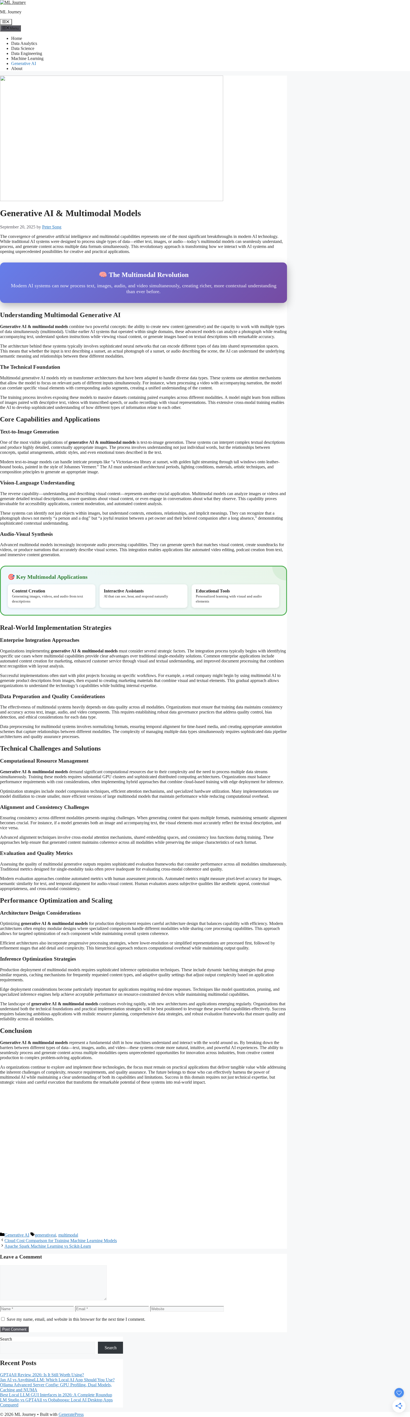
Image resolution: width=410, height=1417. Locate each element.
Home (16, 38)
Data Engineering (26, 53)
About (16, 68)
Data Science (22, 48)
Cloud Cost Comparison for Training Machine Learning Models (60, 1240)
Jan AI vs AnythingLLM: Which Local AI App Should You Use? (57, 1379)
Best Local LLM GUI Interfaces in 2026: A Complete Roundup (56, 1394)
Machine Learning (27, 58)
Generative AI (23, 63)
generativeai (45, 1235)
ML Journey (10, 11)
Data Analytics (24, 43)
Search (6, 1339)
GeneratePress (71, 1414)
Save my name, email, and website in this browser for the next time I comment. (76, 1319)
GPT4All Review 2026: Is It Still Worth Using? (42, 1374)
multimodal (68, 1235)
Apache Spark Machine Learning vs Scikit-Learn (47, 1246)
